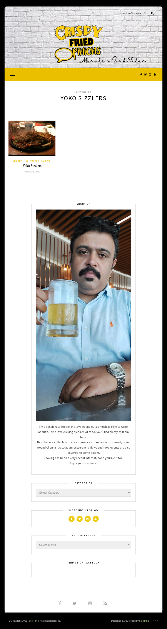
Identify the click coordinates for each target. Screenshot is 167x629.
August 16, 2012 (32, 171)
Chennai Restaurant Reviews (31, 160)
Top (154, 620)
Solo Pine (34, 620)
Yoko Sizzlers (32, 165)
